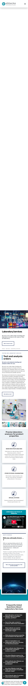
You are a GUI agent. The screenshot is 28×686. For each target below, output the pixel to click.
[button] (25, 4)
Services (8, 348)
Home (3, 348)
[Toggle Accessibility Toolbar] (25, 683)
